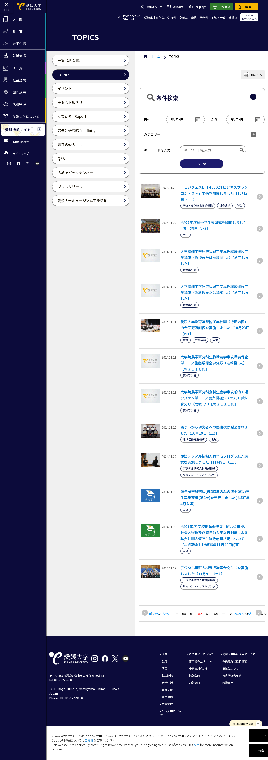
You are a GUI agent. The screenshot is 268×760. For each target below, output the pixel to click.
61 (192, 613)
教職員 (233, 17)
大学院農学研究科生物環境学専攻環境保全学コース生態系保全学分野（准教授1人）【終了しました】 (214, 363)
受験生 (148, 17)
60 (184, 613)
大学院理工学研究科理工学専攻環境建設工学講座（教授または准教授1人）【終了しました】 (214, 257)
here (196, 745)
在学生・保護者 (166, 17)
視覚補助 (178, 7)
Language (200, 7)
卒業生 (183, 17)
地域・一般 (218, 17)
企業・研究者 (199, 17)
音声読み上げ (154, 7)
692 (264, 613)
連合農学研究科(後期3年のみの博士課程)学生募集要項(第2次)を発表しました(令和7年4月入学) (215, 497)
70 (231, 613)
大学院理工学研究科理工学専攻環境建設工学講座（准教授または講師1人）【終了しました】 (214, 292)
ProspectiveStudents (131, 17)
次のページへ (244, 613)
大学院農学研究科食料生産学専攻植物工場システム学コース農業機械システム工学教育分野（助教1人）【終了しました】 (214, 397)
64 (216, 613)
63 (208, 613)
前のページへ (159, 613)
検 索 (202, 164)
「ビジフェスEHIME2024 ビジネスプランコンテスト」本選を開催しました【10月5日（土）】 (214, 193)
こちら (89, 740)
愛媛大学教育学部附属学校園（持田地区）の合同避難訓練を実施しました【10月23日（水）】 (214, 327)
